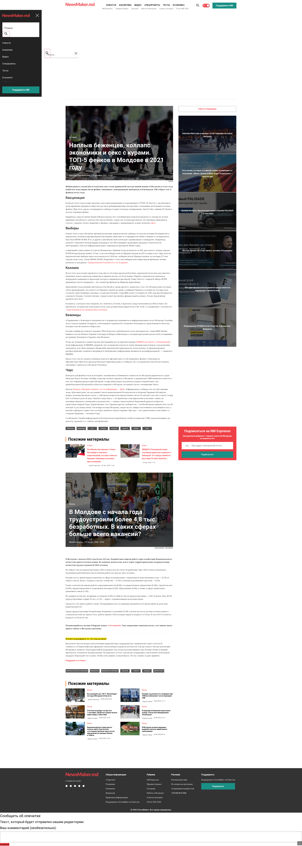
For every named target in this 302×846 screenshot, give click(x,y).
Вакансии (110, 793)
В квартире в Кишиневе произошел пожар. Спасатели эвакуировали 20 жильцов (156, 713)
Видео (138, 5)
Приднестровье (121, 9)
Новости (111, 5)
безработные (94, 671)
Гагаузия (134, 9)
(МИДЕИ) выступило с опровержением (153, 342)
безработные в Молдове (110, 671)
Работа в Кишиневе (207, 109)
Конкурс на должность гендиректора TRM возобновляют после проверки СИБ (157, 696)
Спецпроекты (152, 5)
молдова (114, 428)
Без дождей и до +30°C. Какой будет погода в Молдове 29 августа (102, 695)
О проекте (110, 780)
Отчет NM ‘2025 (182, 9)
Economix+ (179, 5)
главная (103, 428)
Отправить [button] (4, 844)
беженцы (70, 428)
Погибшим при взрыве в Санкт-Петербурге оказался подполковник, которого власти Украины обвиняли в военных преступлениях (102, 455)
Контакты (110, 788)
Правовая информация (117, 797)
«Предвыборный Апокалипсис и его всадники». (108, 262)
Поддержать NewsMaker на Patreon (122, 802)
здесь (153, 223)
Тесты (166, 5)
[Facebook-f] (66, 786)
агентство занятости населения (77, 671)
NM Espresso (107, 9)
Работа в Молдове (148, 9)
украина (125, 428)
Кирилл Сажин (147, 701)
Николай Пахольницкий (79, 175)
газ (92, 428)
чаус (147, 428)
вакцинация (81, 428)
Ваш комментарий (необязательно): (28, 828)
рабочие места (159, 671)
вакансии (125, 671)
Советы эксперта (166, 9)
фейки (136, 428)
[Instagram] (75, 786)
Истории (73, 137)
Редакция (110, 784)
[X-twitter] (71, 786)
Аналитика (125, 5)
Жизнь (72, 504)
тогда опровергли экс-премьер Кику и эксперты (86, 309)
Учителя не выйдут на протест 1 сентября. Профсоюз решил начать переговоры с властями (102, 713)
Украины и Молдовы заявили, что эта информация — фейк (98, 389)
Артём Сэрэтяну (94, 465)
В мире (89, 445)
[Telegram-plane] (83, 786)
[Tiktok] (79, 786)
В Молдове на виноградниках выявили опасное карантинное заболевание (154, 729)
